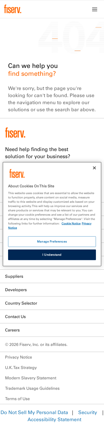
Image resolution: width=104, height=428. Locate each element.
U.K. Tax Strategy (21, 367)
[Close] (94, 167)
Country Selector (21, 303)
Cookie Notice (71, 223)
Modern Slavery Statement (30, 377)
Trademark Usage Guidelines (32, 388)
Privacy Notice (18, 357)
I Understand (52, 254)
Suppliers (14, 276)
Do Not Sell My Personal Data (34, 412)
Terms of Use (17, 398)
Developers (16, 289)
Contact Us (15, 316)
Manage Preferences (52, 241)
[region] (52, 214)
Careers (12, 329)
